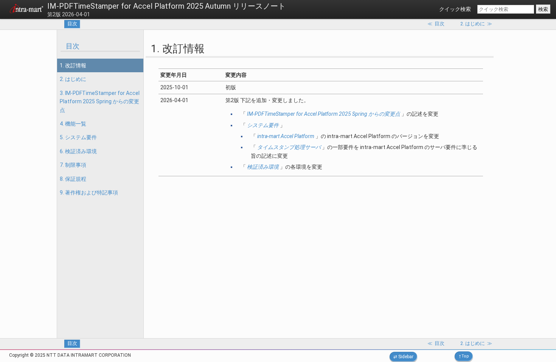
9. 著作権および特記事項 (89, 193)
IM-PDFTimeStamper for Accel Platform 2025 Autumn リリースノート (166, 6)
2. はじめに (73, 79)
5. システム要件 (78, 137)
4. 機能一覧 (73, 124)
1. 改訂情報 (73, 65)
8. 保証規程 (73, 179)
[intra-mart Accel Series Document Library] (26, 10)
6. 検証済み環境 (78, 151)
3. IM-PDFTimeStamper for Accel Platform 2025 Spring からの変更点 (100, 101)
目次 (72, 23)
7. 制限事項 (73, 165)
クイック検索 (455, 9)
